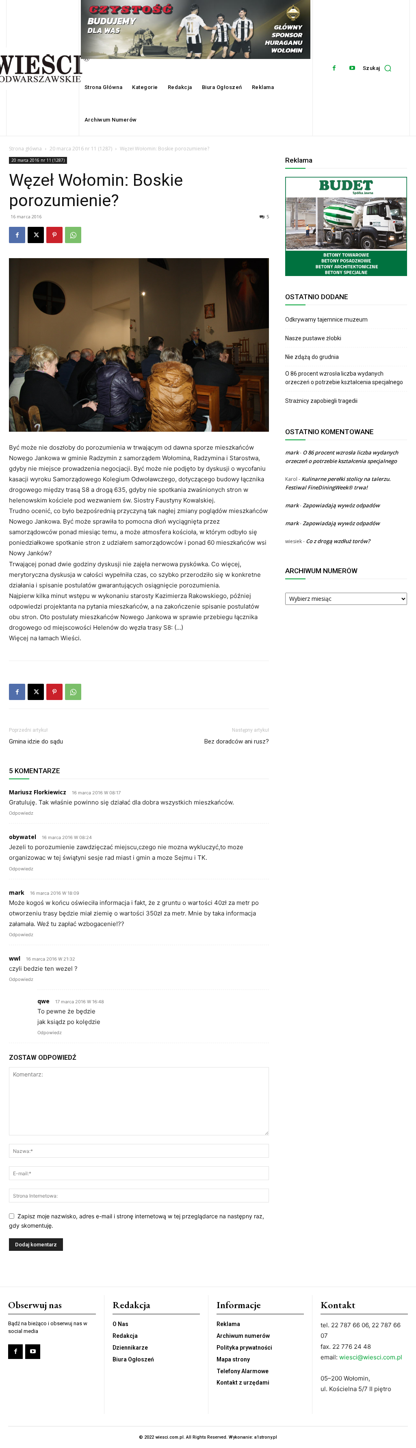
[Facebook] (334, 68)
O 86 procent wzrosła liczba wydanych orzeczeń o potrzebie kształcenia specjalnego (344, 377)
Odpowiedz (21, 813)
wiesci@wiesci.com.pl (370, 1357)
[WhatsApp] (73, 235)
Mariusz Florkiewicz (37, 792)
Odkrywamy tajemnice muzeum (326, 319)
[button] (379, 68)
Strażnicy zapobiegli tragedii (321, 401)
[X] (36, 235)
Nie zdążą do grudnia (312, 357)
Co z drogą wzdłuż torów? (338, 541)
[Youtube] (352, 68)
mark (292, 452)
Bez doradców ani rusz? (236, 741)
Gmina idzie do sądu (36, 741)
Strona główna (25, 148)
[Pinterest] (54, 235)
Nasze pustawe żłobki (313, 338)
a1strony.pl (265, 1437)
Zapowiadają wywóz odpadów (341, 505)
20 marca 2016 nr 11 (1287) (81, 148)
